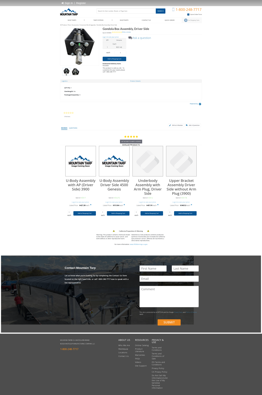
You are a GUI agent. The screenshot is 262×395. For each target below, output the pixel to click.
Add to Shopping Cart (114, 59)
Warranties (140, 355)
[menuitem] (72, 20)
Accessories (75, 25)
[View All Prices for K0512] (157, 204)
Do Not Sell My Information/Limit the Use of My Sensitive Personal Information (160, 381)
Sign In (68, 3)
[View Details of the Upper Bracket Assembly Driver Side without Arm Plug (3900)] (181, 161)
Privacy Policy (178, 312)
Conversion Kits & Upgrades (88, 25)
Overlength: (68, 91)
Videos (138, 362)
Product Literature (139, 350)
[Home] (70, 11)
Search (160, 11)
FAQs (137, 358)
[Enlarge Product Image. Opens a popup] (93, 173)
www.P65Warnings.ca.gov (138, 244)
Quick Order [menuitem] (169, 20)
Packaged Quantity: (71, 95)
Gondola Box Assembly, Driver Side (107, 25)
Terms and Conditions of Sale (158, 356)
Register (81, 3)
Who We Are (124, 345)
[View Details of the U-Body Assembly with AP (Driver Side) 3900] (81, 161)
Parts (69, 25)
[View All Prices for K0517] (90, 204)
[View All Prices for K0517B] (191, 204)
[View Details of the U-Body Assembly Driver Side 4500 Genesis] (114, 161)
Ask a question (142, 38)
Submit (169, 322)
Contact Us (123, 356)
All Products (63, 25)
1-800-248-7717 (189, 9)
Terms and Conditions (157, 348)
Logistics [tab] (65, 81)
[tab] (131, 91)
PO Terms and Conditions (158, 363)
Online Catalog (142, 345)
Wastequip (123, 349)
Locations (122, 352)
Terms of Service (191, 312)
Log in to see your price (111, 37)
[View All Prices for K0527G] (124, 204)
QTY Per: (67, 88)
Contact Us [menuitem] (146, 20)
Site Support (141, 365)
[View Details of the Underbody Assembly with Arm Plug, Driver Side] (148, 161)
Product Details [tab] (135, 81)
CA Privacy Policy (159, 372)
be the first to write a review (131, 141)
